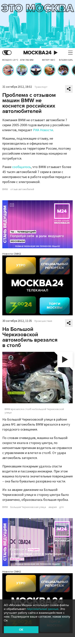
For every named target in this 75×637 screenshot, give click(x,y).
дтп (61, 507)
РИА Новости (43, 130)
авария (52, 507)
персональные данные (42, 609)
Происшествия (43, 321)
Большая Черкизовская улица (28, 507)
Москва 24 (37, 53)
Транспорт (41, 87)
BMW (5, 189)
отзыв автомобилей (22, 189)
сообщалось (21, 167)
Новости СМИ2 (11, 253)
